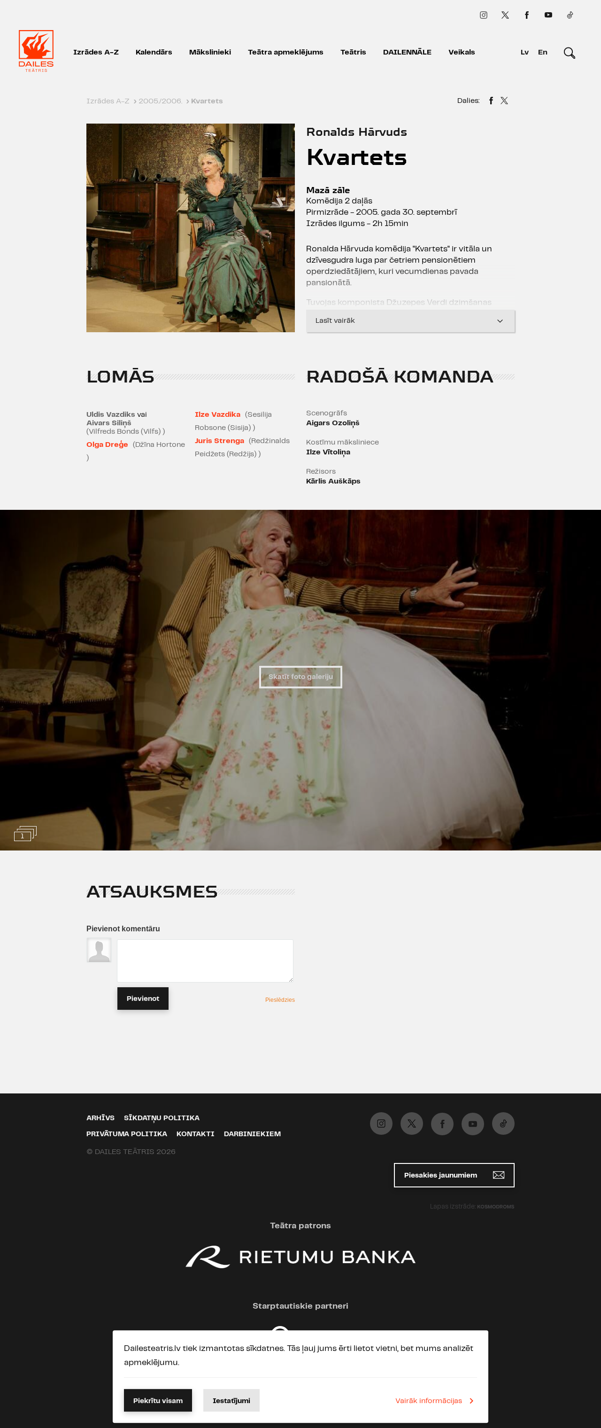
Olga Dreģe (107, 444)
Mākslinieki (210, 52)
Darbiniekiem (252, 1134)
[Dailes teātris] (36, 52)
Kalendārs (154, 52)
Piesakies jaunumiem (441, 1175)
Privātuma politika (126, 1134)
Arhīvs (100, 1118)
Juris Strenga (219, 441)
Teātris (353, 52)
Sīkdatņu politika (162, 1118)
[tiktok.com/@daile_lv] (570, 15)
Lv (525, 52)
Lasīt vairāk (335, 320)
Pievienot (143, 999)
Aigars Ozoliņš (333, 423)
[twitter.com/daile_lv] (505, 15)
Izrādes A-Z (96, 52)
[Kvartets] (491, 102)
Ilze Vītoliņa (328, 452)
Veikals (461, 52)
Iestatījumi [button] (231, 1401)
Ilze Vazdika (217, 414)
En (542, 52)
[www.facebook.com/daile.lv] (527, 15)
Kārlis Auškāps (333, 481)
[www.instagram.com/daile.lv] (483, 15)
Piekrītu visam (158, 1401)
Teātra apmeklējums (286, 52)
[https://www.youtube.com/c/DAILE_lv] (548, 15)
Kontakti (196, 1134)
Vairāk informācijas (428, 1401)
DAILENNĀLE (407, 52)
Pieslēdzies (280, 1000)
